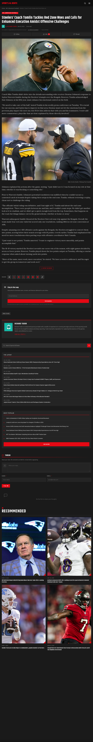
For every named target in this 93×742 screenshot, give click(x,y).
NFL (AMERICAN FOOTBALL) (10, 13)
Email (49, 476)
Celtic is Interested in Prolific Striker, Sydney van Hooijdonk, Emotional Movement (27, 418)
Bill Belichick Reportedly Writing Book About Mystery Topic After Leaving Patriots (23, 581)
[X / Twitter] (14, 277)
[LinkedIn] (38, 277)
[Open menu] (89, 3)
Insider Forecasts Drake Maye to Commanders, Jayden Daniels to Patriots (23, 648)
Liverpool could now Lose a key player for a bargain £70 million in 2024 (24, 422)
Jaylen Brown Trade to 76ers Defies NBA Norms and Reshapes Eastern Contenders (27, 402)
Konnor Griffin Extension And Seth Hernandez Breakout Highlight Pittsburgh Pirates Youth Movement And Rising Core (37, 426)
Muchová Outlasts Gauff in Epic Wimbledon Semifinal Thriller (21, 373)
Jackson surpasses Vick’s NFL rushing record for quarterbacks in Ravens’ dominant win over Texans (68, 581)
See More (46, 444)
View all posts (20, 334)
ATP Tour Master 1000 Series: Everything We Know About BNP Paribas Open (26, 434)
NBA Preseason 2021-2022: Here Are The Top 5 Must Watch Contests (24, 438)
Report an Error (47, 268)
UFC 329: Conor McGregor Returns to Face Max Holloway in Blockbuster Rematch (26, 396)
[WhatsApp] (23, 277)
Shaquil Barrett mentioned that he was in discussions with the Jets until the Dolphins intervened (68, 649)
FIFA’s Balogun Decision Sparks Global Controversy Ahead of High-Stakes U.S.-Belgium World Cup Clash (33, 390)
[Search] (85, 3)
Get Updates (48, 301)
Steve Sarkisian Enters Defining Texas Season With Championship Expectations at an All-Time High (32, 362)
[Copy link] (42, 277)
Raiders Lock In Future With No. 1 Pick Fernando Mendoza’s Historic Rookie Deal (26, 368)
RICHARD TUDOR (12, 26)
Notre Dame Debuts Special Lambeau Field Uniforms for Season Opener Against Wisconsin (29, 385)
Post (5, 486)
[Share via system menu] (9, 277)
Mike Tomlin (6, 313)
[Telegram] (33, 277)
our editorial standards (33, 29)
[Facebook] (19, 277)
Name (4, 476)
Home (3, 8)
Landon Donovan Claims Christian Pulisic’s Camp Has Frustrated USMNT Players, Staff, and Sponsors (32, 379)
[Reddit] (28, 277)
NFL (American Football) (12, 8)
